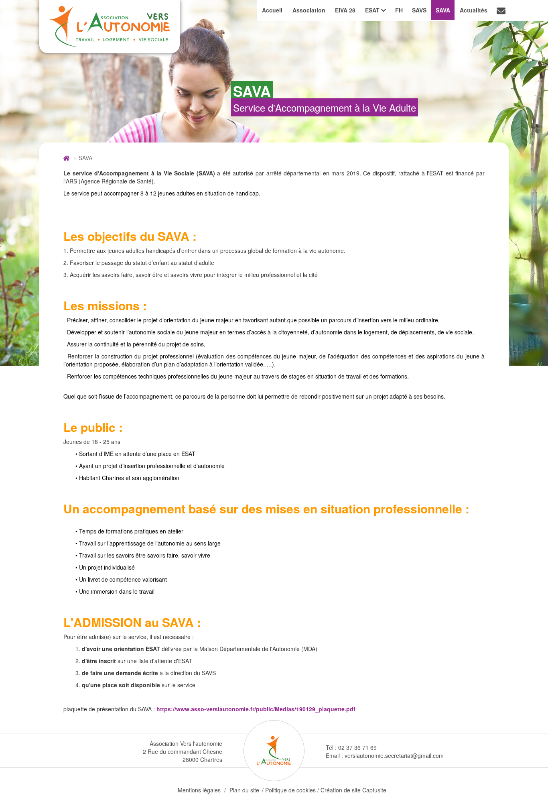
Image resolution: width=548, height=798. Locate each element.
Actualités (473, 10)
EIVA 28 (345, 10)
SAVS (419, 10)
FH (399, 10)
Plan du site (244, 790)
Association (308, 10)
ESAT (373, 10)
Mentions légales (199, 790)
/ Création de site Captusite (351, 790)
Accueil (272, 10)
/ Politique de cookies (289, 790)
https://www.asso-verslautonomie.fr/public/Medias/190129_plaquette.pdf (255, 709)
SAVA (443, 10)
